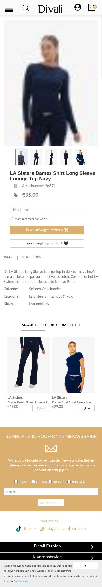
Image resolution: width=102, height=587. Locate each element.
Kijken (41, 408)
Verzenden (31, 257)
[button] (94, 24)
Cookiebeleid (21, 581)
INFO (8, 257)
